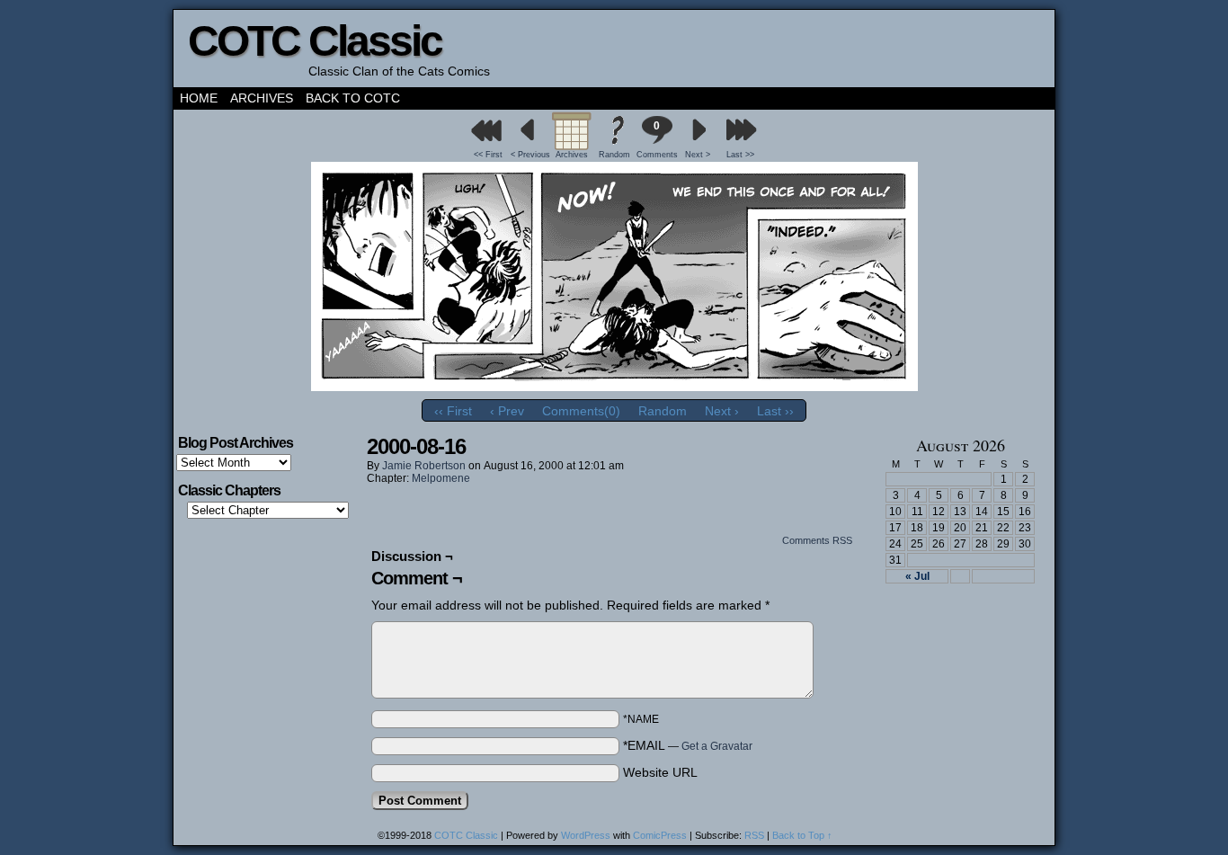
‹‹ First (453, 411)
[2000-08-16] (614, 386)
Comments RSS (817, 540)
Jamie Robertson (424, 465)
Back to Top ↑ (802, 835)
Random (614, 154)
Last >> (740, 154)
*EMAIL (687, 745)
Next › (722, 411)
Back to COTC (353, 98)
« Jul (917, 576)
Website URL (660, 772)
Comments (656, 139)
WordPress (585, 835)
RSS (754, 835)
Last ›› (775, 411)
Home (199, 98)
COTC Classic (314, 41)
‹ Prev (507, 411)
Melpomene (441, 478)
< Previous (530, 154)
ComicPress (660, 835)
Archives (261, 98)
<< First (488, 154)
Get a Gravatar (716, 746)
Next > (697, 154)
